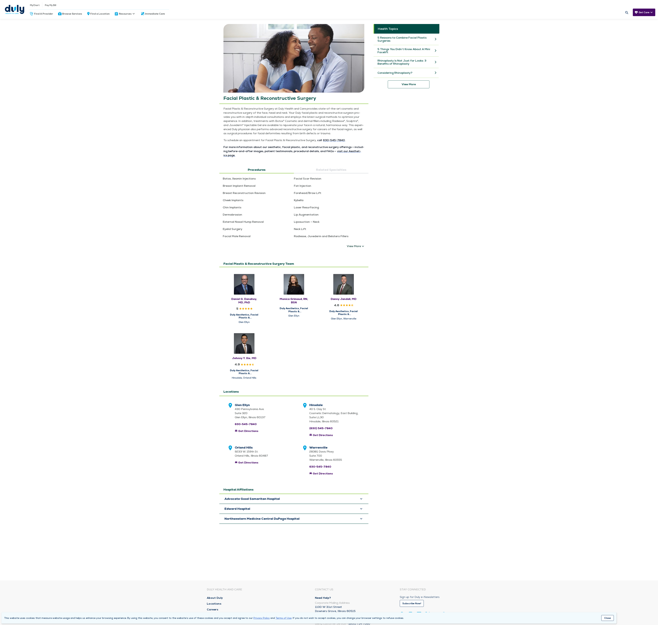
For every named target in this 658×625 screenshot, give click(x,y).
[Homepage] (14, 9)
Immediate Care (155, 13)
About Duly (215, 598)
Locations (214, 603)
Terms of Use (283, 618)
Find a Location (100, 13)
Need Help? (323, 598)
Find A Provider (43, 13)
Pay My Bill (50, 5)
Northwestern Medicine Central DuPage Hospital (262, 518)
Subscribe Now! (411, 603)
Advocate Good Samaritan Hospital (252, 499)
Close (607, 618)
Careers (212, 609)
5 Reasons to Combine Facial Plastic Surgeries (402, 39)
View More (409, 84)
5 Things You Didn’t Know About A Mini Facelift (403, 51)
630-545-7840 (246, 424)
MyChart (35, 5)
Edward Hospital (237, 508)
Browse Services (72, 13)
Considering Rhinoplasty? (394, 72)
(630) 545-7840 (321, 428)
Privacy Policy (261, 618)
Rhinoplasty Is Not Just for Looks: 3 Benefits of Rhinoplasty (401, 62)
